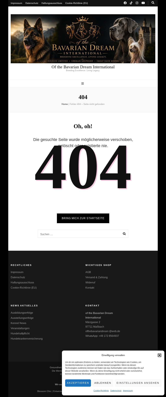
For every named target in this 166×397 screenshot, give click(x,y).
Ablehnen (102, 382)
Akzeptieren (78, 382)
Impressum (128, 391)
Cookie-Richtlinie (101, 391)
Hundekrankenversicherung (27, 338)
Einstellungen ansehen (138, 382)
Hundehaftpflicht (20, 333)
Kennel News (18, 323)
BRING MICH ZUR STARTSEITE (83, 218)
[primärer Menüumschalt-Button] (83, 83)
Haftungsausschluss (52, 3)
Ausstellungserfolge (22, 318)
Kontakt (89, 287)
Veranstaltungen (20, 328)
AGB (88, 272)
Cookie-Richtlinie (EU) (76, 3)
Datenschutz (115, 391)
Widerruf (90, 282)
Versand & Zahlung (96, 277)
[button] (159, 355)
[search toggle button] (153, 2)
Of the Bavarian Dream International (83, 67)
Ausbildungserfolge (22, 312)
